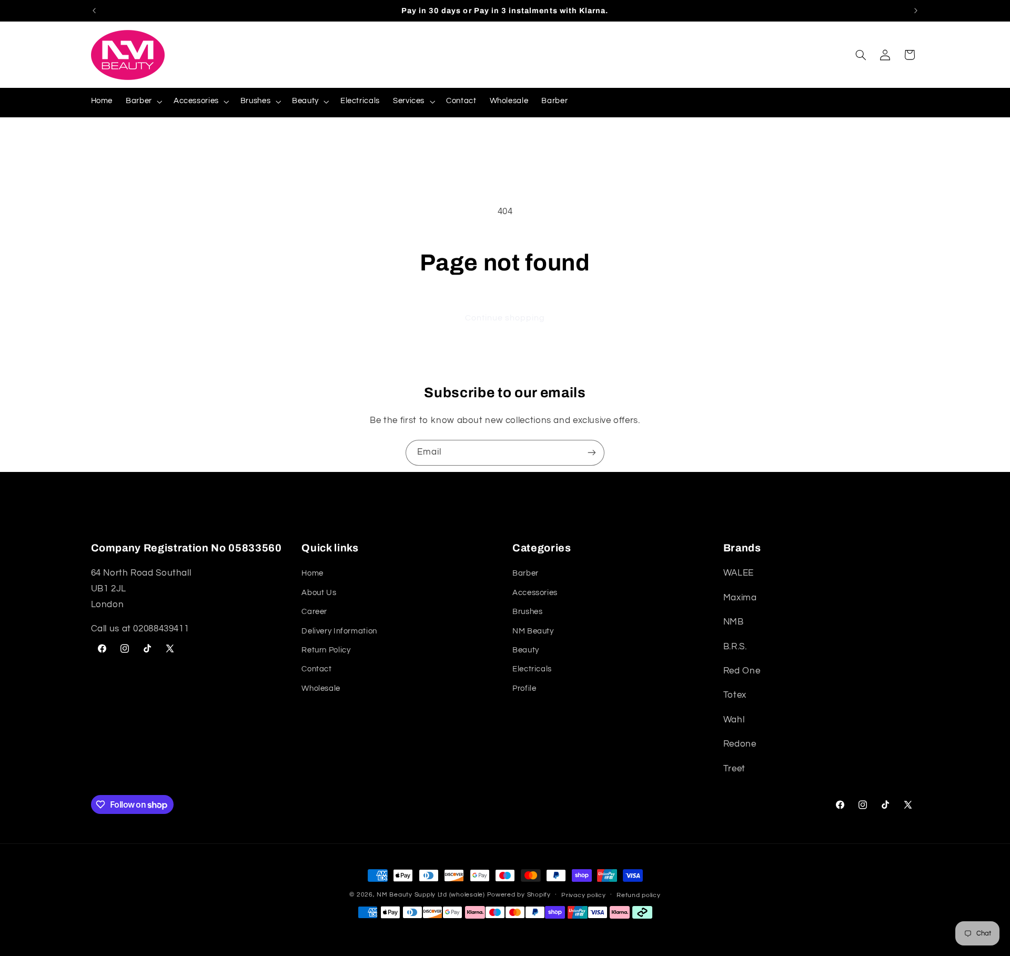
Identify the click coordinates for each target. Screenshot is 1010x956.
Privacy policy (583, 895)
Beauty (525, 650)
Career (314, 612)
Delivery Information (339, 631)
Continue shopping (505, 318)
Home (312, 574)
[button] (143, 101)
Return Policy (325, 650)
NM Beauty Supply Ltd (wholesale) (431, 895)
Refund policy (639, 895)
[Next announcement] (915, 10)
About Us (318, 593)
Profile (524, 688)
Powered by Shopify (519, 895)
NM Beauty (533, 631)
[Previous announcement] (94, 10)
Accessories (535, 593)
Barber (525, 574)
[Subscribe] (592, 453)
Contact (316, 669)
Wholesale (320, 688)
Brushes (527, 612)
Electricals (532, 669)
